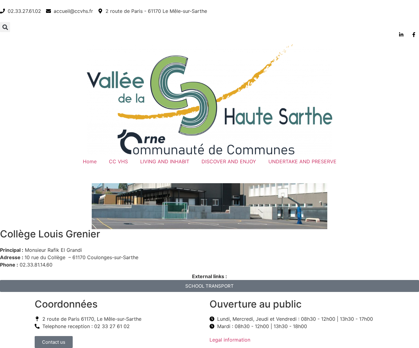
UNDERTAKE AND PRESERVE (302, 161)
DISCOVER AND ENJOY (229, 161)
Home (90, 161)
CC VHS (118, 161)
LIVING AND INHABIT (164, 161)
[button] (5, 27)
